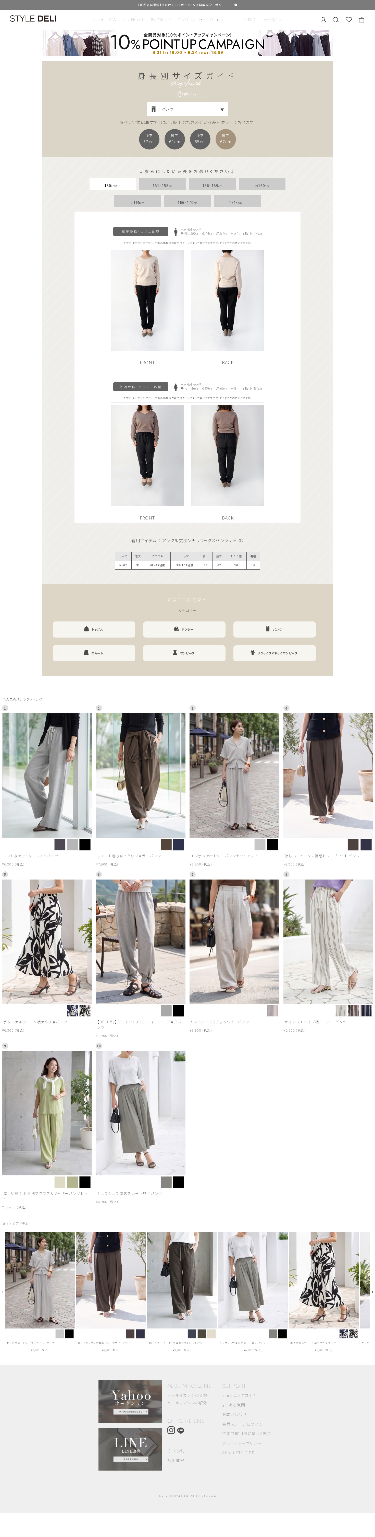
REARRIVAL (133, 20)
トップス (97, 629)
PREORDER (161, 20)
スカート (97, 653)
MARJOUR (273, 20)
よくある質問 (233, 1404)
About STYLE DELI (240, 1452)
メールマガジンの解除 (187, 1402)
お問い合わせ (234, 1414)
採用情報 (175, 1460)
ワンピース (187, 653)
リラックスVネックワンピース (278, 653)
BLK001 (250, 20)
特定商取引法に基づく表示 (246, 1433)
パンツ (277, 629)
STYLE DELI (189, 20)
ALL (96, 20)
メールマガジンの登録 (187, 1395)
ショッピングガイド (239, 1395)
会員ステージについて (242, 1424)
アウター (187, 629)
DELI (222, 20)
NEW (112, 20)
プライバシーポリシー (241, 1443)
